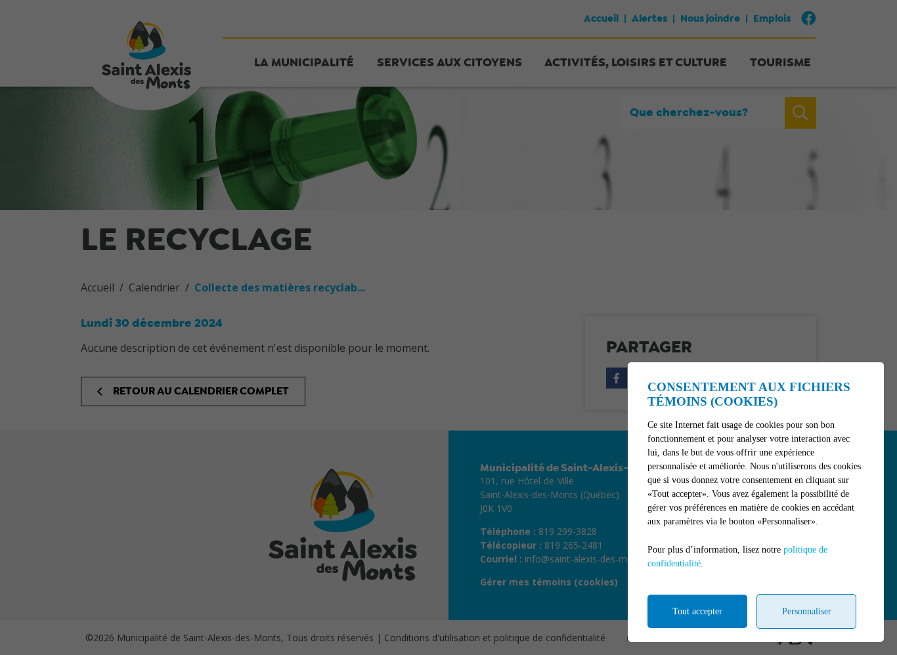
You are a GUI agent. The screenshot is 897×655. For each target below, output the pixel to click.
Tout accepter (697, 611)
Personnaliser (806, 611)
